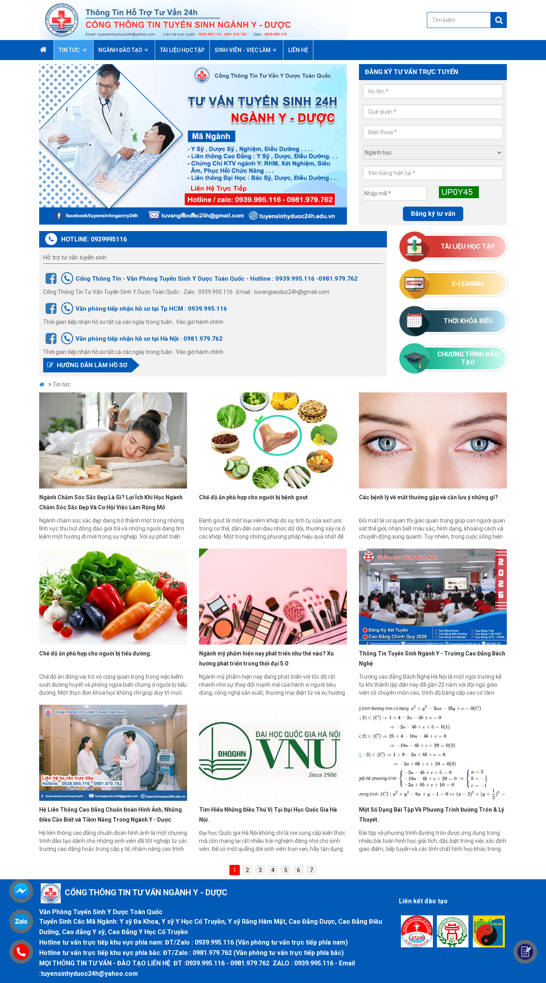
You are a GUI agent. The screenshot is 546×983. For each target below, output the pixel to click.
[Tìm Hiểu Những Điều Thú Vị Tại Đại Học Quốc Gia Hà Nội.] (273, 753)
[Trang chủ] (193, 19)
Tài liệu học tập (468, 246)
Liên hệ (298, 50)
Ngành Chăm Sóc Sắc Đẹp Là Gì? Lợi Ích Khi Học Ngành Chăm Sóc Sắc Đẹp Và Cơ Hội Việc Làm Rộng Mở (111, 502)
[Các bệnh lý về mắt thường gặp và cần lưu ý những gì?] (433, 440)
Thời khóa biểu (468, 321)
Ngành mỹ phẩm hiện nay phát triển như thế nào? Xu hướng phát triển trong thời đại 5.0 (266, 658)
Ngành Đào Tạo (120, 50)
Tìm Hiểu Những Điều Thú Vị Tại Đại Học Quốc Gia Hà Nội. (268, 814)
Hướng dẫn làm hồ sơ (91, 365)
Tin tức (70, 50)
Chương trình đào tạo (468, 358)
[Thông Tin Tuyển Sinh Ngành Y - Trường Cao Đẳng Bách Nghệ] (433, 597)
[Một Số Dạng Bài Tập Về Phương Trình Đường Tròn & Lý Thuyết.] (433, 753)
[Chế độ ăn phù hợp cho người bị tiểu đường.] (113, 597)
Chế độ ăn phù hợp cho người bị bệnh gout (253, 497)
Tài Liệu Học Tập (182, 50)
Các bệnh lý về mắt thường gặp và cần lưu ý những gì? (428, 497)
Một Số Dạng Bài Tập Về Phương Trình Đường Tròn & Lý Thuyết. (431, 814)
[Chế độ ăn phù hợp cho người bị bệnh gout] (273, 440)
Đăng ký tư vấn (433, 213)
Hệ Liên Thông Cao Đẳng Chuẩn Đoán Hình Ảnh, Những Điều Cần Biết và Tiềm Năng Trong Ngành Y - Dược (110, 814)
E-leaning (468, 283)
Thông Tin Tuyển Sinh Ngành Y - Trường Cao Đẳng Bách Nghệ (432, 658)
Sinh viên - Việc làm (243, 50)
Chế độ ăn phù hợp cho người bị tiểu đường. (95, 653)
